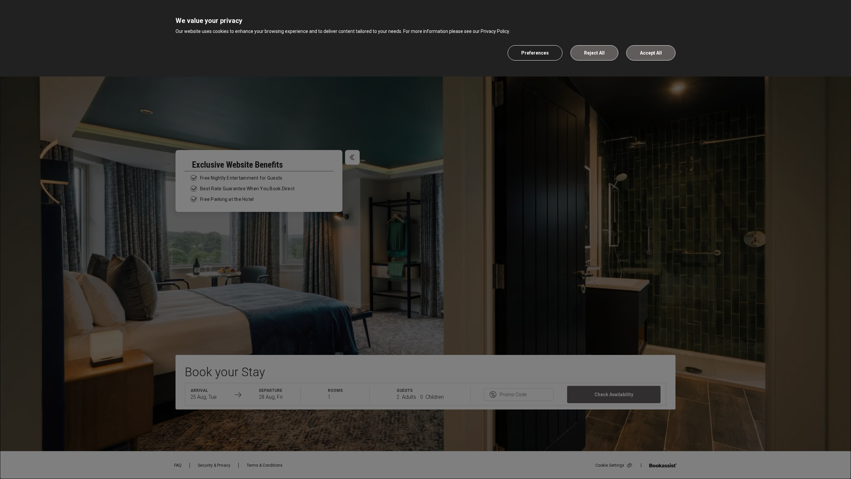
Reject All (594, 53)
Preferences (535, 53)
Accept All (651, 53)
